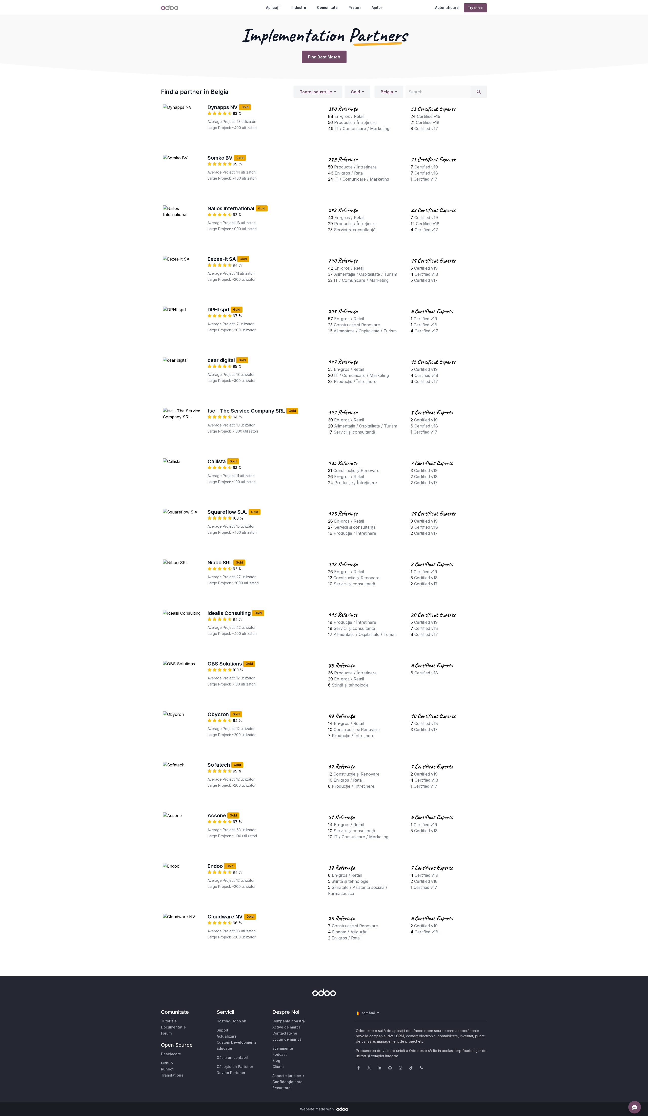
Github (167, 1063)
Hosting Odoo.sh (231, 1021)
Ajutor (377, 7)
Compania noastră (288, 1021)
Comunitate (327, 7)
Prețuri (355, 7)
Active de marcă (286, 1027)
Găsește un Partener (235, 1066)
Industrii (298, 7)
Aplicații (273, 7)
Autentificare (447, 7)
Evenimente (282, 1048)
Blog (276, 1060)
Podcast (279, 1054)
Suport (222, 1030)
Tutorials (169, 1021)
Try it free (475, 8)
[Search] (478, 91)
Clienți (278, 1066)
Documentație (173, 1027)
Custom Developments (237, 1042)
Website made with (317, 1109)
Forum (166, 1033)
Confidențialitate (287, 1082)
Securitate (281, 1088)
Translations (172, 1075)
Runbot (167, 1069)
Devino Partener (231, 1072)
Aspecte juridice (286, 1076)
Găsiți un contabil (232, 1057)
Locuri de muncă (286, 1039)
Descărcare (171, 1054)
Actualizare (227, 1036)
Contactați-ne (284, 1033)
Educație (224, 1048)
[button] (317, 91)
